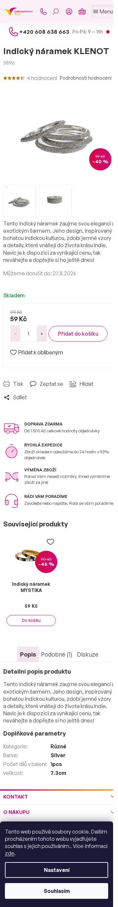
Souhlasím (57, 891)
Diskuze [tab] (87, 654)
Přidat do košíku (78, 333)
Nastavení (56, 870)
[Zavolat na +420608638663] (43, 11)
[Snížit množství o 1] (15, 334)
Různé (58, 746)
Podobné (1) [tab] (56, 654)
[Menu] (103, 11)
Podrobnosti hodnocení (85, 78)
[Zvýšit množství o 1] (42, 334)
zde (9, 853)
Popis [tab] (28, 654)
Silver (58, 755)
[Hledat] (55, 11)
